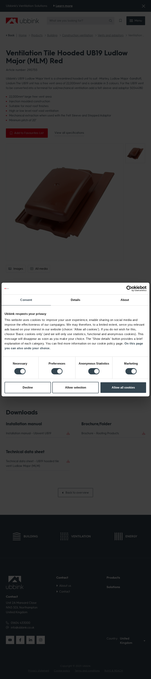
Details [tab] (75, 299)
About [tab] (125, 299)
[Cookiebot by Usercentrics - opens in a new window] (129, 288)
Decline (28, 387)
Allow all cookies (123, 387)
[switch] (57, 371)
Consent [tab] (26, 299)
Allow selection (75, 387)
